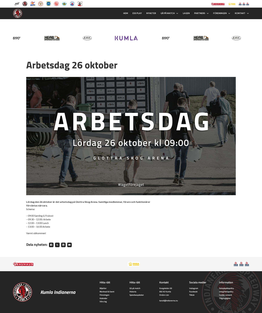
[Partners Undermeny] (208, 13)
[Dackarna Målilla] (32, 3)
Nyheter (151, 13)
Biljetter (103, 288)
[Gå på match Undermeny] (177, 13)
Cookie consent (225, 294)
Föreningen (220, 13)
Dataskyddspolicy (226, 288)
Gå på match (168, 13)
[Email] (69, 245)
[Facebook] (51, 245)
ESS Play (137, 13)
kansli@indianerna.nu (168, 300)
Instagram (193, 288)
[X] (57, 245)
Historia (132, 291)
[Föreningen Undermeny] (229, 13)
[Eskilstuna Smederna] (80, 3)
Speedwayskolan (136, 294)
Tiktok (191, 294)
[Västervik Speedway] (64, 3)
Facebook (193, 291)
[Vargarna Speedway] (72, 3)
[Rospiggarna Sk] (56, 3)
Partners (199, 13)
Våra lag (103, 301)
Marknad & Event (107, 291)
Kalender (103, 298)
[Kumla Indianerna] (24, 3)
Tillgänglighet (225, 298)
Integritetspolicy (226, 291)
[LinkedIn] (63, 245)
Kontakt (240, 13)
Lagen (186, 13)
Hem (125, 13)
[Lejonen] (40, 3)
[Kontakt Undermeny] (248, 13)
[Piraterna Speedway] (48, 3)
